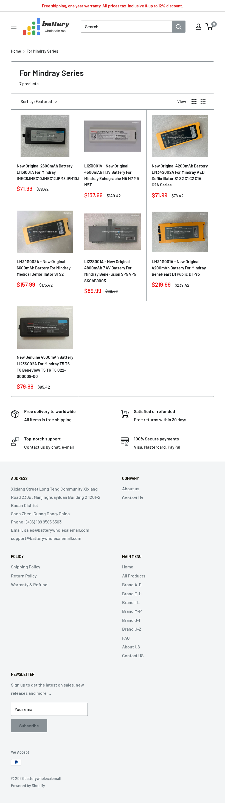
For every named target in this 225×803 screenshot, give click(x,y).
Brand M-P (132, 611)
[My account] (198, 27)
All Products (133, 575)
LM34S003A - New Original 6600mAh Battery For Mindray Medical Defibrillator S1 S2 (44, 268)
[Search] (178, 27)
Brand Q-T (131, 620)
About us (130, 488)
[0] (209, 26)
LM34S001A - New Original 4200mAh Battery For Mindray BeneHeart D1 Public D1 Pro (179, 268)
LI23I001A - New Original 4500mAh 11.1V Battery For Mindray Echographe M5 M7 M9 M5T (111, 175)
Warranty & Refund (29, 584)
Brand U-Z (131, 628)
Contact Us (132, 497)
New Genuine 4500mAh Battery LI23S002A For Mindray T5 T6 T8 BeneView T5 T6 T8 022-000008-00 (45, 367)
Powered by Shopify (28, 785)
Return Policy (24, 575)
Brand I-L (131, 602)
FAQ (126, 637)
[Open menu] (13, 27)
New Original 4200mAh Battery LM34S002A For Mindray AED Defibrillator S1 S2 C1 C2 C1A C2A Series (180, 175)
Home (16, 51)
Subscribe (29, 725)
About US (131, 646)
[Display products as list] (203, 101)
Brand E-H (132, 593)
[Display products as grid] (194, 101)
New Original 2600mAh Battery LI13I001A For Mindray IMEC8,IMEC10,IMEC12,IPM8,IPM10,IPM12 (45, 172)
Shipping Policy (25, 566)
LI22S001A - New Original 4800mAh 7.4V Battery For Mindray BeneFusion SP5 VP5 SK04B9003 (110, 271)
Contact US (133, 655)
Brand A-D (132, 584)
